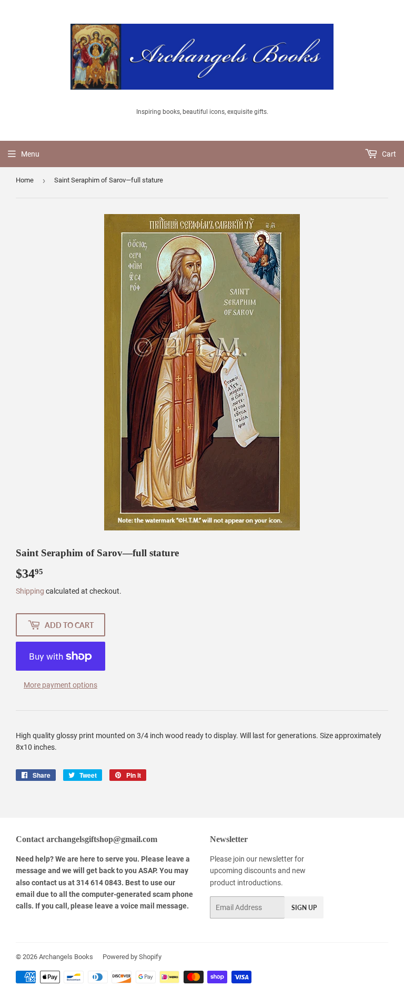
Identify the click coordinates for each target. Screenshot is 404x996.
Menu (30, 154)
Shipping (30, 591)
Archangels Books (66, 957)
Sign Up (304, 908)
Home (25, 180)
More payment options (60, 685)
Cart (388, 154)
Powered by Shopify (132, 957)
